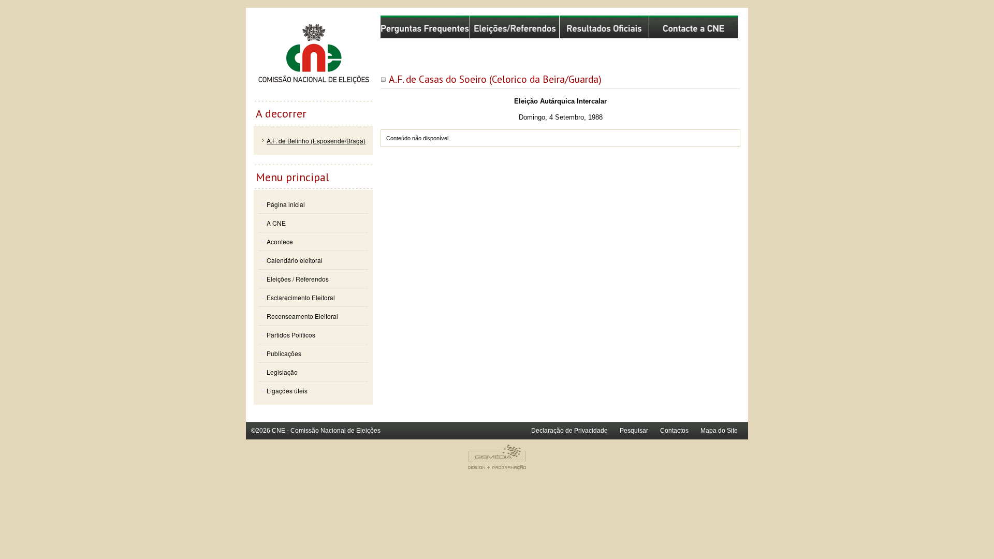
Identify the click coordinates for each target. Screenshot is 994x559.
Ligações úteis (287, 390)
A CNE (276, 222)
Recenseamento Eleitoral (302, 316)
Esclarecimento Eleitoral (301, 297)
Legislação (282, 371)
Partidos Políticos (291, 334)
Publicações (284, 353)
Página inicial (286, 204)
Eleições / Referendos (298, 278)
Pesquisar (634, 430)
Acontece (280, 241)
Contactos (674, 430)
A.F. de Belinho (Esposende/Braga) (316, 140)
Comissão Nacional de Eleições (313, 58)
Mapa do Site (719, 430)
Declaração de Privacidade (569, 430)
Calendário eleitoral (295, 260)
